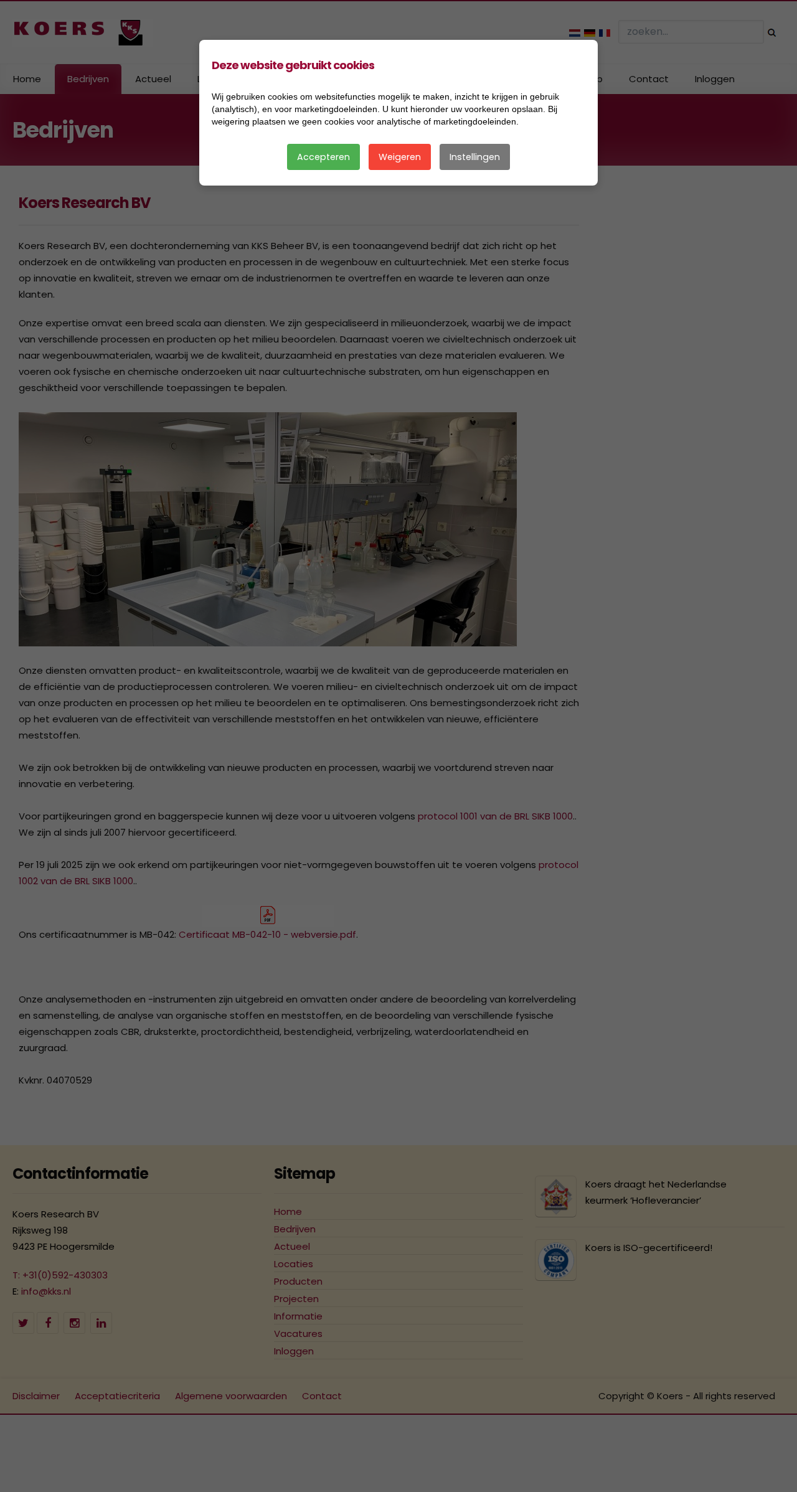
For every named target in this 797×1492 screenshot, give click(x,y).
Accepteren (323, 157)
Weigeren (400, 157)
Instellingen (475, 157)
